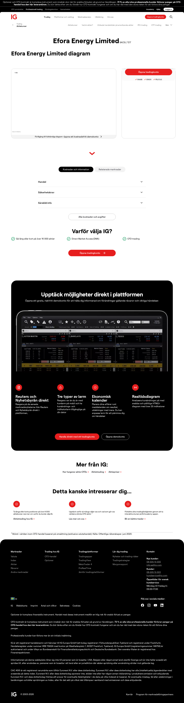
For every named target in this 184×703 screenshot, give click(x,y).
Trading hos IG (52, 551)
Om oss (110, 17)
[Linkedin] (162, 605)
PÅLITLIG (158, 79)
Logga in (168, 9)
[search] (171, 17)
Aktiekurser (72, 25)
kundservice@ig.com (157, 575)
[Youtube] (155, 605)
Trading (47, 17)
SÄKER (148, 79)
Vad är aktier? (87, 25)
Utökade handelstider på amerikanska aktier (115, 25)
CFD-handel (50, 556)
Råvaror (14, 568)
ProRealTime (85, 568)
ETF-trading (156, 25)
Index (13, 560)
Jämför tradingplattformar (91, 572)
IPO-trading (142, 25)
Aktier (14, 564)
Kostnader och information (76, 169)
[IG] (14, 16)
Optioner (49, 560)
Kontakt (151, 551)
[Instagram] (149, 605)
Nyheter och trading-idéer (125, 556)
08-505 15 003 (154, 572)
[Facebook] (142, 605)
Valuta (14, 556)
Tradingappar (85, 556)
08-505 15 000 (154, 561)
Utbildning (99, 17)
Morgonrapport (120, 564)
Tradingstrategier (121, 560)
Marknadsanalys (84, 17)
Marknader (16, 551)
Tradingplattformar (88, 551)
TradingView (85, 560)
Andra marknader (19, 572)
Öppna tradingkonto (155, 17)
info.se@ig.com (154, 565)
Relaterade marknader (110, 169)
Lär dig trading (120, 551)
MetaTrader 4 (85, 564)
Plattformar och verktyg (64, 17)
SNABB (139, 79)
